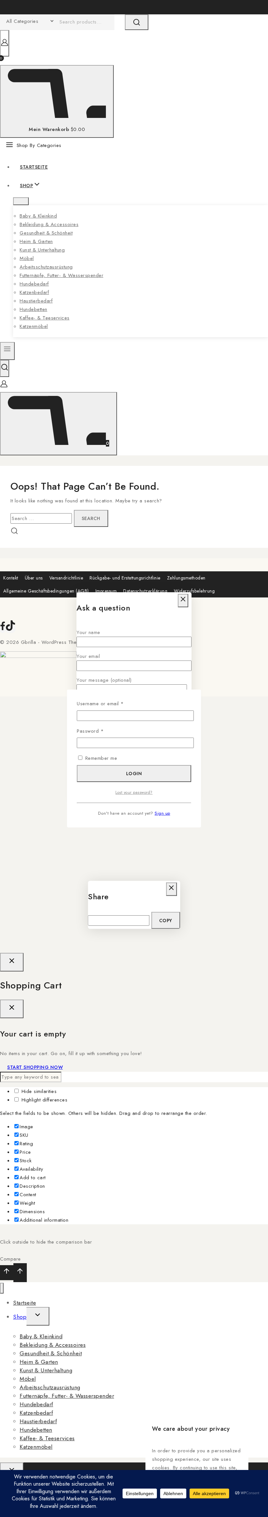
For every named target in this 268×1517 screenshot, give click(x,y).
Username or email (110, 703)
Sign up (162, 813)
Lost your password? (134, 792)
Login (134, 773)
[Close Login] (12, 962)
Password (100, 731)
